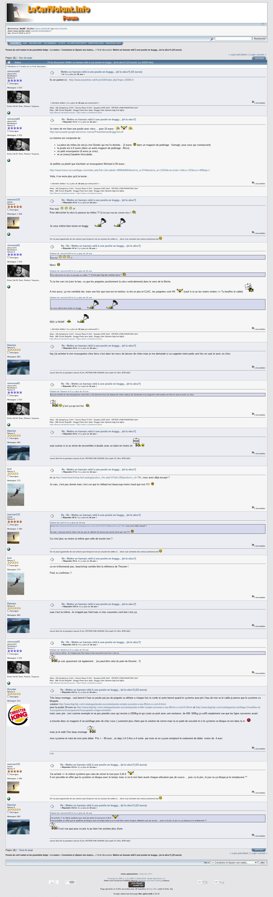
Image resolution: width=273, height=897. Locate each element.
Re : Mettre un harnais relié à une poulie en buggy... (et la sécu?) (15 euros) (103, 689)
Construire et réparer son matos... (78, 50)
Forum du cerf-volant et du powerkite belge (27, 50)
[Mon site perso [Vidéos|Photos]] (8, 114)
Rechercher (35, 43)
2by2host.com (144, 881)
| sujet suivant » (257, 54)
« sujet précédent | (238, 54)
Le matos (54, 50)
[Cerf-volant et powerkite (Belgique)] (8, 235)
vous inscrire (60, 28)
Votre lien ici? (145, 874)
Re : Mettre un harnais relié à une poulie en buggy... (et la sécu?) (99, 119)
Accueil (15, 43)
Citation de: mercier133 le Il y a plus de (71, 253)
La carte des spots (76, 43)
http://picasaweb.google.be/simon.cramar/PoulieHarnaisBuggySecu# (86, 132)
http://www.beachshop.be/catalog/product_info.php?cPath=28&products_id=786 (98, 477)
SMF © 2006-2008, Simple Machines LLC (147, 878)
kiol (9, 469)
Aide (25, 43)
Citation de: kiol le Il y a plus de (67, 523)
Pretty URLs (152, 889)
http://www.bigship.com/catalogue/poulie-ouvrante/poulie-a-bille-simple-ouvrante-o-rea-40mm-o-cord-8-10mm (134, 707)
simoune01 (13, 71)
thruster (11, 689)
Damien (11, 345)
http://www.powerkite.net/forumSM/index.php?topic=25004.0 (101, 79)
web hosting (156, 881)
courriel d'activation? (41, 31)
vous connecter (43, 28)
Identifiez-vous (96, 43)
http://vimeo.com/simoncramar (89, 113)
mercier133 (13, 199)
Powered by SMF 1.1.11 (118, 878)
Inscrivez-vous (113, 43)
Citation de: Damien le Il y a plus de (69, 391)
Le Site (61, 43)
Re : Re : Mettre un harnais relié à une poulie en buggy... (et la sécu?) (101, 245)
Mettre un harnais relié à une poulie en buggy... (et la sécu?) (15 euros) (147, 50)
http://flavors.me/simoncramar (62, 113)
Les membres (50, 43)
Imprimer (259, 58)
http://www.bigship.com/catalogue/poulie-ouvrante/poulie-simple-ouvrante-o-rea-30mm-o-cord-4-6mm (112, 704)
